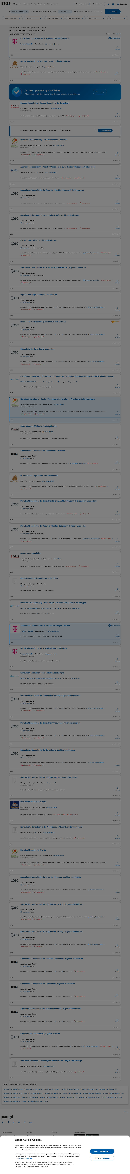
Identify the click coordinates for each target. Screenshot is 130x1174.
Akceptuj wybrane (102, 1158)
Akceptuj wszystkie (102, 1151)
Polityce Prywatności (25, 1158)
